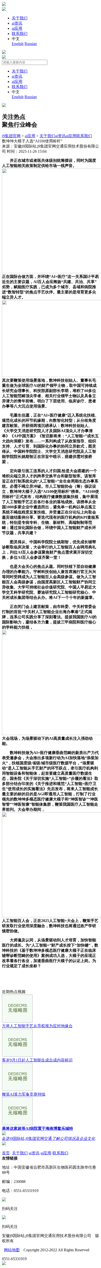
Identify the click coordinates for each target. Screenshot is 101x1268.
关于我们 (19, 18)
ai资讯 (17, 23)
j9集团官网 (11, 136)
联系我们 (19, 33)
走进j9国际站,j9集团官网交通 (48, 1138)
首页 (6, 1153)
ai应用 (17, 28)
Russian (31, 44)
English (18, 44)
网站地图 (12, 1250)
